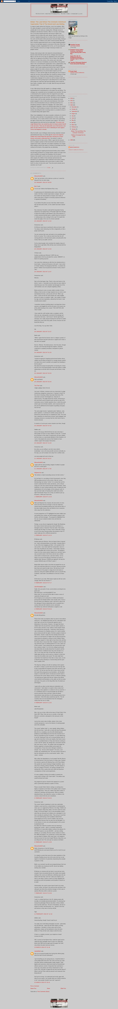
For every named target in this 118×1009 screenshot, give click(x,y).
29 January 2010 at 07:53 (42, 425)
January (74, 129)
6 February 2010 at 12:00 (43, 842)
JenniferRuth (37, 951)
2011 (71, 102)
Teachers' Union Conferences (77, 72)
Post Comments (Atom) (43, 991)
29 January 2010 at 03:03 (42, 373)
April (73, 122)
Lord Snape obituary (75, 46)
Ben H (35, 186)
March (73, 124)
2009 (71, 140)
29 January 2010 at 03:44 (42, 381)
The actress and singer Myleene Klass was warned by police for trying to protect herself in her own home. (48, 124)
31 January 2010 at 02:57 (42, 458)
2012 (71, 100)
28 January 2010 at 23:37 (42, 331)
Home (48, 988)
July (73, 115)
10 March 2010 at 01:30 (42, 947)
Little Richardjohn (38, 586)
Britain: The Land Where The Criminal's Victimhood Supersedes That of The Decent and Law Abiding (48, 23)
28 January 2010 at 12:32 (42, 221)
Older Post (63, 988)
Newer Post (33, 988)
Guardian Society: (75, 44)
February (74, 127)
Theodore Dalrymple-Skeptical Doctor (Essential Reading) (78, 63)
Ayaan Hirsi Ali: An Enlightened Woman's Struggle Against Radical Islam (77, 58)
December (74, 107)
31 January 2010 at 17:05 (42, 468)
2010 (71, 105)
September (74, 111)
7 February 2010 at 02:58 (43, 893)
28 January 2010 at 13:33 (42, 249)
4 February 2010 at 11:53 (43, 702)
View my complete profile (76, 149)
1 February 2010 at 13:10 (43, 496)
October (74, 109)
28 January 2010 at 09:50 (42, 182)
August (73, 113)
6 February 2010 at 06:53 (43, 798)
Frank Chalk (73, 71)
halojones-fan (37, 472)
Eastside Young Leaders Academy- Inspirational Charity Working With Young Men (78, 51)
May (73, 120)
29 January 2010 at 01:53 (42, 352)
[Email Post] (52, 167)
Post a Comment (34, 986)
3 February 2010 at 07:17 (43, 582)
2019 (71, 98)
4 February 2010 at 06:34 (43, 609)
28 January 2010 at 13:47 (42, 271)
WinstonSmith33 (38, 176)
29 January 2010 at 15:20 (42, 443)
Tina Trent (36, 385)
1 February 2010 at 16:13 (43, 535)
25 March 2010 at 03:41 (42, 982)
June (73, 118)
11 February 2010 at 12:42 (43, 914)
